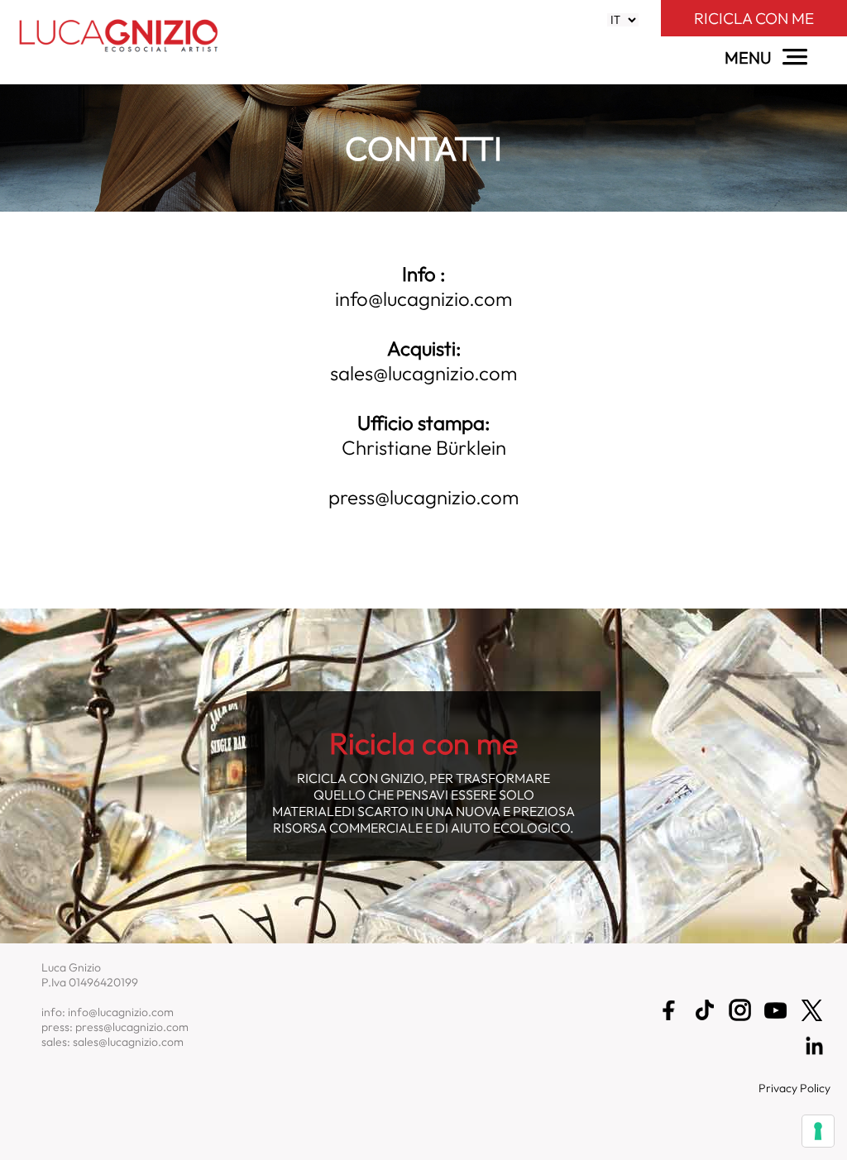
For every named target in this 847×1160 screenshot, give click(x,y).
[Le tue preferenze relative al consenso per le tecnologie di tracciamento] (818, 1131)
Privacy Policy (794, 1088)
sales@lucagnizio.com (423, 372)
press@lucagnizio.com (423, 497)
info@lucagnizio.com (423, 298)
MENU (750, 57)
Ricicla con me (754, 18)
